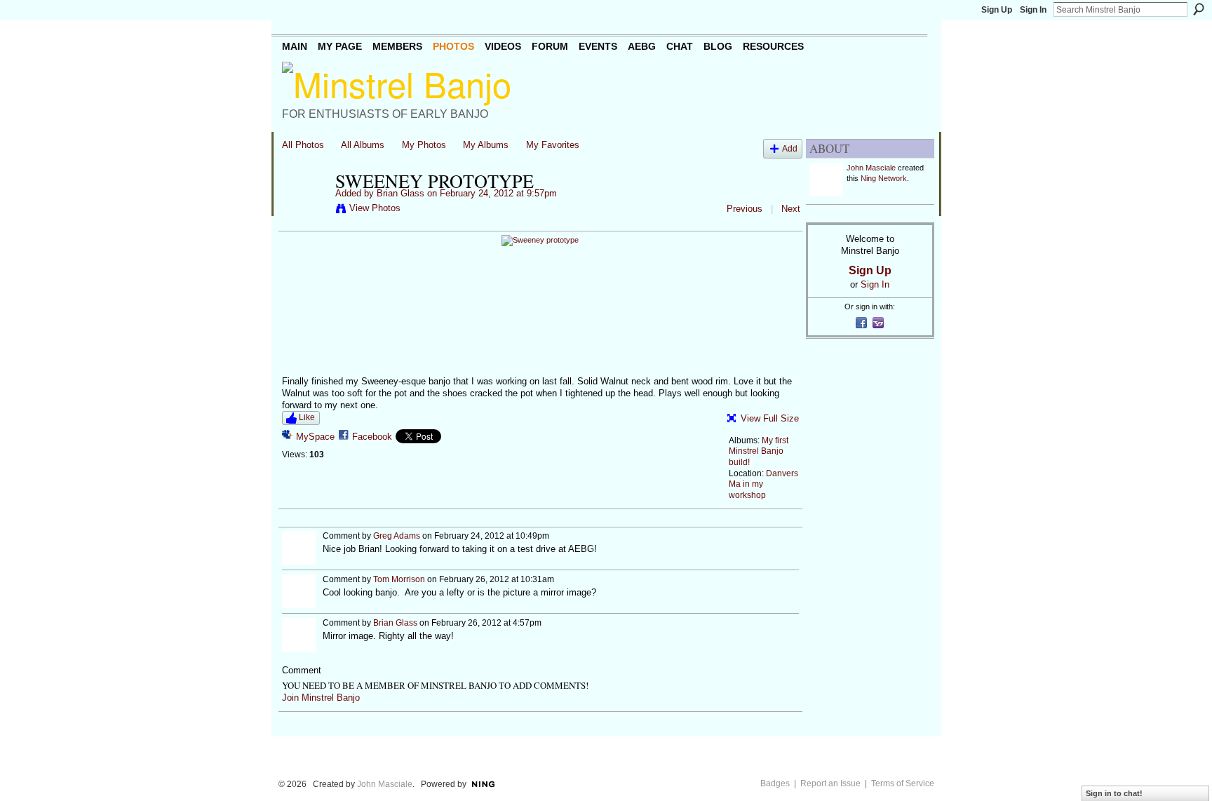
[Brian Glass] (304, 210)
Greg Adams (396, 536)
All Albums (362, 145)
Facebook (372, 436)
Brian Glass (400, 193)
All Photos (303, 145)
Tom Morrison (399, 579)
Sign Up (996, 10)
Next (790, 208)
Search (1198, 9)
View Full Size (770, 418)
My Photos (424, 145)
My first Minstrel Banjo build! (758, 451)
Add (789, 148)
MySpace (315, 436)
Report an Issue (830, 783)
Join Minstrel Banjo (321, 697)
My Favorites (552, 145)
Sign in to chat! (1114, 793)
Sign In (1033, 10)
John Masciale (871, 167)
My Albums (486, 145)
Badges (775, 783)
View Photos (374, 208)
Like (307, 417)
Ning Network (884, 178)
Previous (744, 208)
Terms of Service (902, 783)
